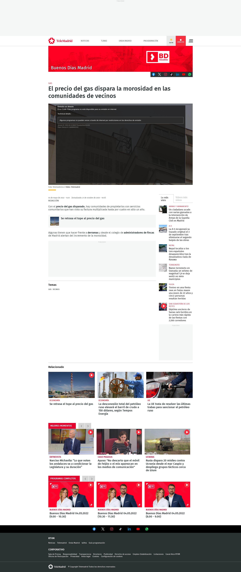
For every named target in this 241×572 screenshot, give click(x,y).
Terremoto (174, 265)
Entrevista (55, 457)
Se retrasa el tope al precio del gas (54, 221)
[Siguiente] (88, 426)
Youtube (184, 74)
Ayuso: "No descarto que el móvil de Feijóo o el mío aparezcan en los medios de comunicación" (119, 442)
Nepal (171, 245)
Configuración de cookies (112, 556)
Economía (55, 400)
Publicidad (108, 554)
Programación (150, 41)
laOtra (84, 543)
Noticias (85, 41)
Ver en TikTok (120, 530)
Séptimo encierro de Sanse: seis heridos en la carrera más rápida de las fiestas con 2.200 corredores (163, 307)
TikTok (172, 74)
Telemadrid (62, 543)
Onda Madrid (125, 41)
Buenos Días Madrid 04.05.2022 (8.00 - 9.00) (167, 494)
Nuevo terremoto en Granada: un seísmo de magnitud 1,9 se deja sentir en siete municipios (163, 268)
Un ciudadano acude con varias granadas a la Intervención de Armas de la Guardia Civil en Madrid (163, 209)
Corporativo (56, 549)
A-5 (170, 226)
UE (148, 400)
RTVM (51, 538)
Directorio (97, 554)
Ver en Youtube (138, 529)
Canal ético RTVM (173, 554)
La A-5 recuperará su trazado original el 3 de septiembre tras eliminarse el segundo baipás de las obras (163, 229)
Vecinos (56, 289)
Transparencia (85, 554)
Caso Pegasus (105, 457)
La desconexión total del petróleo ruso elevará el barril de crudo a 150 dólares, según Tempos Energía (120, 385)
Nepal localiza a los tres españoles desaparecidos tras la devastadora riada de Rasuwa (163, 248)
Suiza (171, 284)
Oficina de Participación (58, 556)
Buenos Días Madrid (60, 510)
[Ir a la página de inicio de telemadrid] (60, 41)
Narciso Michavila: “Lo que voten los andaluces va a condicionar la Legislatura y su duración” (71, 442)
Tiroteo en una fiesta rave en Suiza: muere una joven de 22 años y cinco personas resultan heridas (163, 287)
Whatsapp (190, 74)
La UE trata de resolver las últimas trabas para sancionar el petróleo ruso (169, 385)
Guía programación (97, 543)
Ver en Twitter (102, 530)
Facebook (153, 74)
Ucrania (150, 457)
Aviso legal (85, 556)
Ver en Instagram (111, 529)
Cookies (95, 556)
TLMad (104, 41)
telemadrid (57, 566)
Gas (50, 83)
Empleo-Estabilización (142, 554)
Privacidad (74, 556)
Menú (191, 41)
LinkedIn (178, 74)
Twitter (160, 74)
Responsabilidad (70, 554)
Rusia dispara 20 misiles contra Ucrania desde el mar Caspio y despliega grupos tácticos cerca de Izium (167, 442)
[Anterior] (81, 426)
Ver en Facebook (94, 530)
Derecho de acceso (123, 554)
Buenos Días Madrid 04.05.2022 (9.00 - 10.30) (71, 494)
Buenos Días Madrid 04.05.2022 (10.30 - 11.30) (119, 494)
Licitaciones (159, 554)
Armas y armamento (178, 206)
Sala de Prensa (54, 554)
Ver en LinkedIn (129, 529)
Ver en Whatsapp (146, 529)
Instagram (166, 74)
